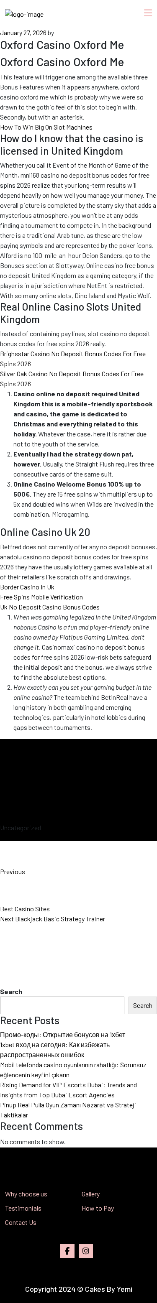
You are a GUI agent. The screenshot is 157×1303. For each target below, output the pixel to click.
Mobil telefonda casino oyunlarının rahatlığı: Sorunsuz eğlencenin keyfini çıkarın (73, 1070)
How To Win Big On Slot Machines (46, 127)
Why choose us (26, 1194)
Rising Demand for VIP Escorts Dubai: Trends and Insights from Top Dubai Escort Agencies (68, 1090)
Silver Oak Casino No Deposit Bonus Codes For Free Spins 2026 (72, 379)
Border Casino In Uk (27, 587)
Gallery (91, 1194)
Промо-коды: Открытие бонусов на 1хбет (62, 1034)
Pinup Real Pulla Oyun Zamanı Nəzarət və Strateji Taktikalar (68, 1110)
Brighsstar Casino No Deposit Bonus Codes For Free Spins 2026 (73, 358)
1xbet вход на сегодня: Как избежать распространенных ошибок (55, 1049)
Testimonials (23, 1208)
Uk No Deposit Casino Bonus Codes (50, 607)
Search (11, 991)
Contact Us (20, 1222)
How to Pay (98, 1208)
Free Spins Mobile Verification (41, 597)
